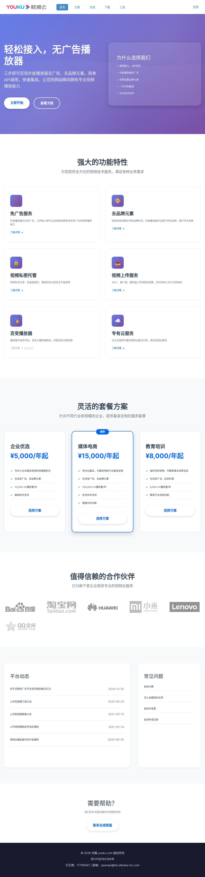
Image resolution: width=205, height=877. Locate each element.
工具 (122, 7)
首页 (62, 7)
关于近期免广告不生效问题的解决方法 (30, 688)
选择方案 (34, 510)
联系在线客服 (102, 825)
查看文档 (46, 103)
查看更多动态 (67, 756)
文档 (92, 7)
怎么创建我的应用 (153, 697)
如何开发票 (150, 708)
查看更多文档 (169, 733)
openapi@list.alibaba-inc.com (120, 865)
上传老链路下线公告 (21, 701)
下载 (107, 7)
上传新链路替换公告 (21, 714)
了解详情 (16, 232)
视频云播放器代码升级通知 (24, 739)
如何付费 (149, 686)
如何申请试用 (151, 719)
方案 (77, 7)
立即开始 (16, 103)
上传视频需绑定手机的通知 (24, 726)
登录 (196, 7)
